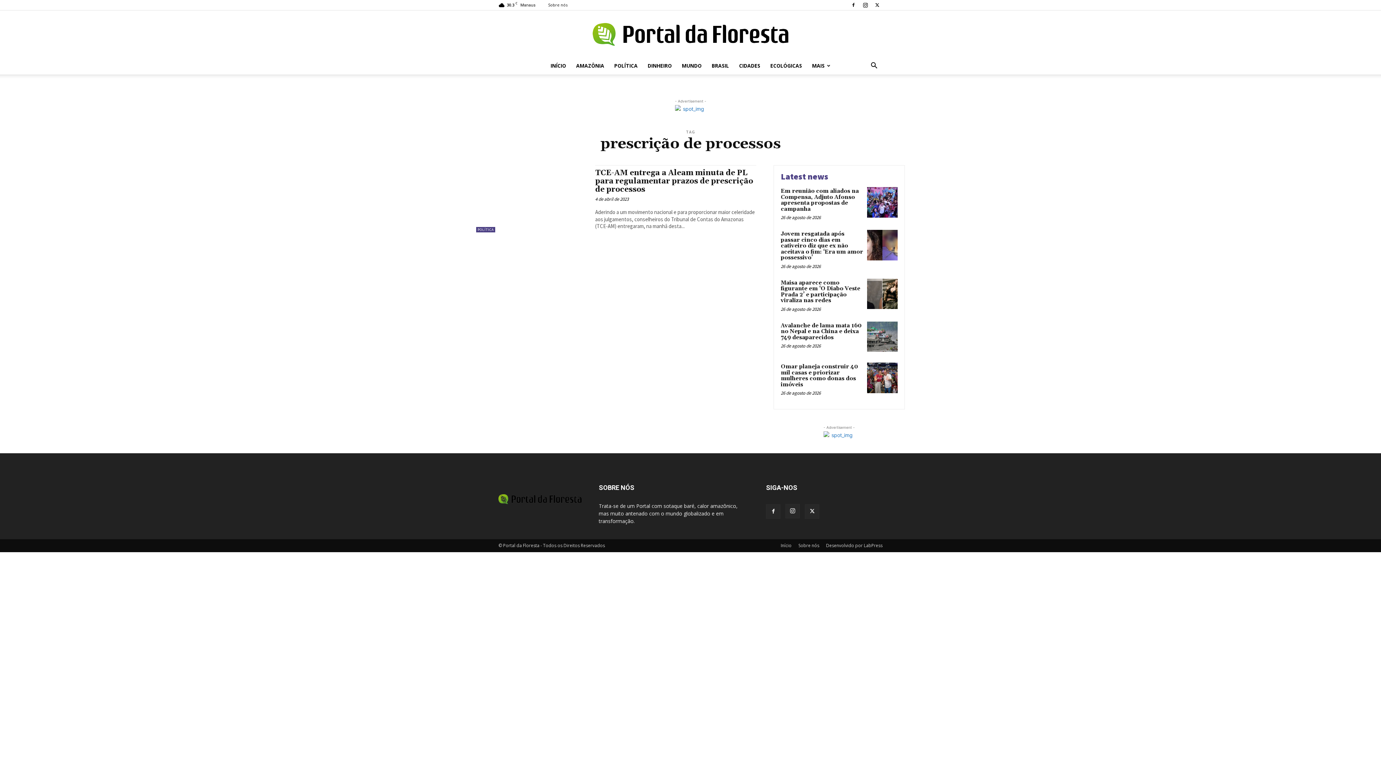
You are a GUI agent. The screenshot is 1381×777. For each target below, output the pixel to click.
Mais (818, 65)
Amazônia (590, 65)
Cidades (749, 65)
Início (558, 65)
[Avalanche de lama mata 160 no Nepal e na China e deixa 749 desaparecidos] (882, 337)
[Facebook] (853, 5)
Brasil (720, 65)
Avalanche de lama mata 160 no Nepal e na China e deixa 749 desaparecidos (821, 331)
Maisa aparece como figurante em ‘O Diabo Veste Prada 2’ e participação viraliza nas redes (820, 292)
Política (626, 65)
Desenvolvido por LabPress (854, 545)
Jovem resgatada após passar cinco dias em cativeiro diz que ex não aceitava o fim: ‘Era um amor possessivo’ (822, 246)
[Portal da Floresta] (690, 34)
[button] (874, 66)
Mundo (692, 65)
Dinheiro (660, 65)
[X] (877, 5)
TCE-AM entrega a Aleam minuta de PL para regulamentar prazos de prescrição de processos (674, 181)
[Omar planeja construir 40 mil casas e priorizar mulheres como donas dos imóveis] (882, 378)
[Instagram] (865, 5)
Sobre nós (558, 5)
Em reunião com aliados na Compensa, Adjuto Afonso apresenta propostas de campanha (820, 200)
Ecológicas (786, 65)
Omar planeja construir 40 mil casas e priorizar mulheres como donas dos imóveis (819, 375)
